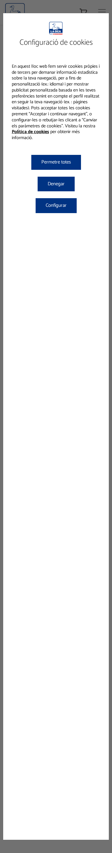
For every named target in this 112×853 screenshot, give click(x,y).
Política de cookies (30, 132)
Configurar (56, 205)
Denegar (56, 184)
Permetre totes (56, 162)
